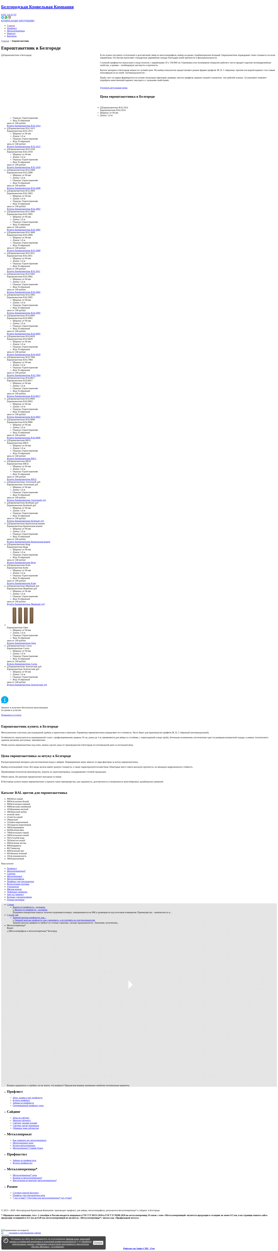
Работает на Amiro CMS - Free (139, 1248)
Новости (11, 33)
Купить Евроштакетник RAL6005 (23, 334)
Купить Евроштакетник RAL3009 (23, 250)
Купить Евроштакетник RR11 (21, 458)
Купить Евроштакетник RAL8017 (23, 396)
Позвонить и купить (11, 715)
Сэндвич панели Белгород (26, 1192)
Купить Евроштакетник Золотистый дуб (27, 684)
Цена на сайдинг (21, 1118)
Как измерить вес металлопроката (29, 1140)
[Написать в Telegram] (3, 18)
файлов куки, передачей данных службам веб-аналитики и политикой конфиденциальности (49, 1240)
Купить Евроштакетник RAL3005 (23, 230)
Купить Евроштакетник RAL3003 (23, 209)
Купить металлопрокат (24, 1145)
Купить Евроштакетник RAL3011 (23, 271)
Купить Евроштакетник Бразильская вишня (28, 541)
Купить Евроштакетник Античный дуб (26, 500)
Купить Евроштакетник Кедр (21, 562)
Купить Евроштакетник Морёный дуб (26, 604)
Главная (11, 25)
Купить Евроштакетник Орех (21, 643)
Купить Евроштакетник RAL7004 (23, 375)
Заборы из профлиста (23, 1103)
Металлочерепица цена (25, 1175)
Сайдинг (11, 873)
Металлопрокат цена (23, 1143)
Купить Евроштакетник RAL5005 (23, 313)
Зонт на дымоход (15, 894)
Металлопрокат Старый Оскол (28, 1148)
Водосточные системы (18, 884)
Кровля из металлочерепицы (27, 1178)
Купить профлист (21, 1100)
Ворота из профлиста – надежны (29, 907)
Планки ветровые (15, 899)
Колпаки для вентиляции (19, 897)
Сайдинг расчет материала (26, 1125)
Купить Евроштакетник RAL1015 (23, 146)
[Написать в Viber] (9, 18)
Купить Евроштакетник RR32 (21, 479)
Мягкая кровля (14, 889)
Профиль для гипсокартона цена (29, 1195)
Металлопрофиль (15, 879)
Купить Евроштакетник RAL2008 (23, 188)
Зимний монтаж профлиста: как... (29, 917)
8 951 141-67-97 (9, 14)
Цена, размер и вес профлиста (27, 1097)
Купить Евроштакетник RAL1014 (23, 126)
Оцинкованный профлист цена (28, 1105)
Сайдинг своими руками (25, 1123)
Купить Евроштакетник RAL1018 (23, 167)
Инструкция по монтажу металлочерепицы (35, 1180)
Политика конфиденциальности (17, 1223)
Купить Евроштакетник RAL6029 (23, 354)
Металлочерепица (16, 31)
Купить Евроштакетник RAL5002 (23, 292)
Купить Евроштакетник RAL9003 (23, 417)
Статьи (10, 904)
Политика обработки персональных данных (23, 1225)
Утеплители (13, 886)
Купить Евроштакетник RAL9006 (23, 437)
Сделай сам (12, 915)
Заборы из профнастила (24, 1160)
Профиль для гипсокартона (20, 881)
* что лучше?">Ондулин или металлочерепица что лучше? (42, 1198)
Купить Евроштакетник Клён (21, 583)
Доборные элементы (17, 892)
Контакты (12, 36)
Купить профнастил (22, 1163)
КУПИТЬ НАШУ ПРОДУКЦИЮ (17, 20)
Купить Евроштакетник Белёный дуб (25, 521)
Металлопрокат (14, 876)
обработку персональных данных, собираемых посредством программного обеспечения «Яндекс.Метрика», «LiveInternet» (52, 1244)
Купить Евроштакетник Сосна (22, 664)
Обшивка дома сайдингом (26, 1128)
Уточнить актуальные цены (113, 88)
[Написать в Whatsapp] (6, 18)
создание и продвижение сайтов (25, 1233)
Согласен (98, 1243)
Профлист (12, 28)
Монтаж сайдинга (22, 1120)
